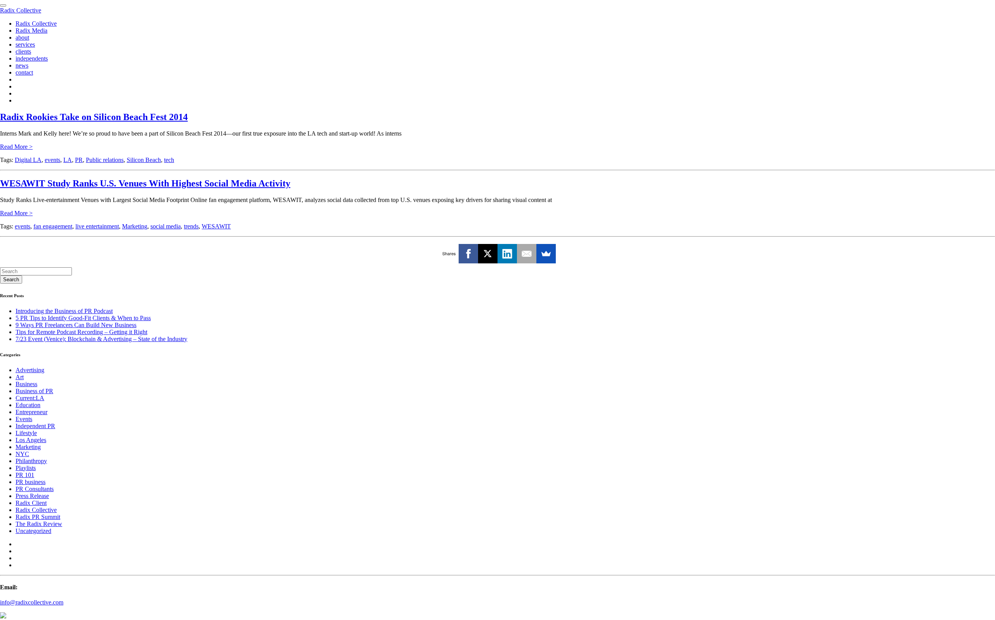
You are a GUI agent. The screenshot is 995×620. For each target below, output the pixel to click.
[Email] (526, 253)
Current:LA (30, 398)
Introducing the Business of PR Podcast (64, 311)
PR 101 (25, 475)
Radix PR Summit (38, 517)
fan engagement (52, 226)
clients (23, 51)
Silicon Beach (144, 160)
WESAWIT (216, 226)
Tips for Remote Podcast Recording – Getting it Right (81, 332)
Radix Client (31, 503)
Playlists (26, 468)
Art (20, 377)
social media (165, 226)
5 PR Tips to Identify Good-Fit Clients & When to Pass (83, 318)
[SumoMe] (546, 253)
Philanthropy (31, 461)
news (22, 65)
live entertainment (97, 226)
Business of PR (34, 391)
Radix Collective (20, 10)
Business (26, 384)
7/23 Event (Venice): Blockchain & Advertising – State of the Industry (101, 339)
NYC (22, 454)
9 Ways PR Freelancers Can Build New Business (76, 325)
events (52, 160)
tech (169, 160)
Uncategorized (33, 531)
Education (28, 405)
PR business (30, 482)
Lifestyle (26, 433)
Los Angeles (31, 440)
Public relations (105, 160)
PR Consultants (35, 489)
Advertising (30, 370)
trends (191, 226)
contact (24, 72)
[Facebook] (468, 253)
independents (32, 58)
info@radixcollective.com (31, 602)
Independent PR (35, 426)
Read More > (16, 146)
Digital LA (28, 160)
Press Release (32, 496)
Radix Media (31, 30)
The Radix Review (39, 524)
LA (67, 160)
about (22, 37)
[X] (488, 253)
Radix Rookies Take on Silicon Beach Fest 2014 (94, 117)
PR (79, 160)
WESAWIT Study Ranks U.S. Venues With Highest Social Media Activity (145, 183)
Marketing (134, 226)
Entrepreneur (31, 412)
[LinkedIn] (507, 253)
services (25, 44)
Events (24, 419)
